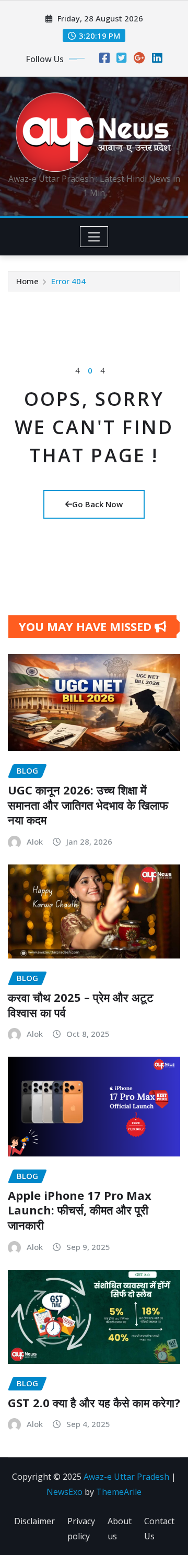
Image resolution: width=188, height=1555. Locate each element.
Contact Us (159, 1528)
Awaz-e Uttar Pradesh (126, 1476)
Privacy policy (81, 1528)
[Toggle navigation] (94, 236)
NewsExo (64, 1492)
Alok (35, 841)
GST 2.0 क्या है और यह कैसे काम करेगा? (94, 1402)
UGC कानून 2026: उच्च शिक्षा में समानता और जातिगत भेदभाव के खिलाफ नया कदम (88, 804)
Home (27, 281)
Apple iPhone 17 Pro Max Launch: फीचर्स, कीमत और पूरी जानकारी (79, 1210)
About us (120, 1528)
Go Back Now (97, 504)
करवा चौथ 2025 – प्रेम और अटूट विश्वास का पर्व (81, 1004)
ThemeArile (119, 1492)
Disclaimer (34, 1521)
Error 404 (68, 281)
